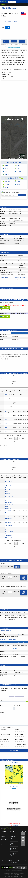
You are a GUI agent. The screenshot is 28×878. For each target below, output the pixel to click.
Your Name (2, 705)
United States (15, 35)
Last (14, 441)
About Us (8, 861)
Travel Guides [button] (21, 41)
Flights (6, 168)
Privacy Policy (14, 861)
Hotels (6, 165)
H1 (19, 633)
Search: (14, 384)
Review (2, 712)
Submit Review (14, 750)
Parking (6, 174)
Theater (6, 187)
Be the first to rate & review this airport (12, 20)
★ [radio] (1, 732)
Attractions (7, 181)
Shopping (3, 836)
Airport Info (5, 41)
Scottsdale (4, 35)
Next (23, 438)
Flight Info (14, 41)
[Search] (14, 2)
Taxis (18, 165)
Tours (18, 181)
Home (3, 7)
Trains (18, 168)
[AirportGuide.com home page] (3, 1)
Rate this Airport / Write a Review (16, 696)
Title (1, 700)
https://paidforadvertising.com (14, 47)
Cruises (19, 171)
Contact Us (14, 862)
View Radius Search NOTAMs (23, 578)
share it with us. (15, 825)
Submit (22, 195)
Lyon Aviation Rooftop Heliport (9, 8)
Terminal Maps (4, 839)
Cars (5, 171)
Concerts (6, 184)
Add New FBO (6, 307)
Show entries (14, 378)
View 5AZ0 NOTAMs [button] (17, 567)
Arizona (9, 35)
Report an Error (21, 861)
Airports (8, 7)
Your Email (17, 705)
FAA (2, 27)
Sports (18, 184)
